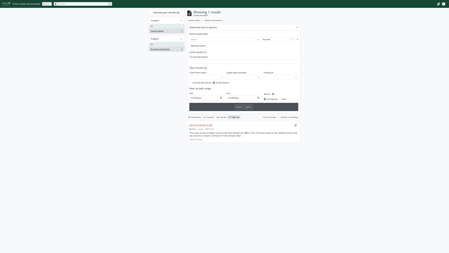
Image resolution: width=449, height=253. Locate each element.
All (152, 26)
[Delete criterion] (297, 39)
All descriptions (222, 82)
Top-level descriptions (202, 82)
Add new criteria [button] (198, 46)
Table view (235, 117)
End (228, 93)
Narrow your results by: (167, 12)
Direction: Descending (289, 117)
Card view (223, 117)
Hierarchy (210, 117)
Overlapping (272, 99)
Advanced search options (203, 27)
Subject (155, 38)
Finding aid (268, 72)
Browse (46, 4)
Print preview (195, 117)
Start (191, 93)
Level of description (197, 72)
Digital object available (236, 72)
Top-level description (198, 57)
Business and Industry (167, 50)
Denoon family (167, 31)
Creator (155, 20)
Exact (284, 99)
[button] (438, 4)
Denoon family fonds (200, 125)
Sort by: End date (269, 117)
